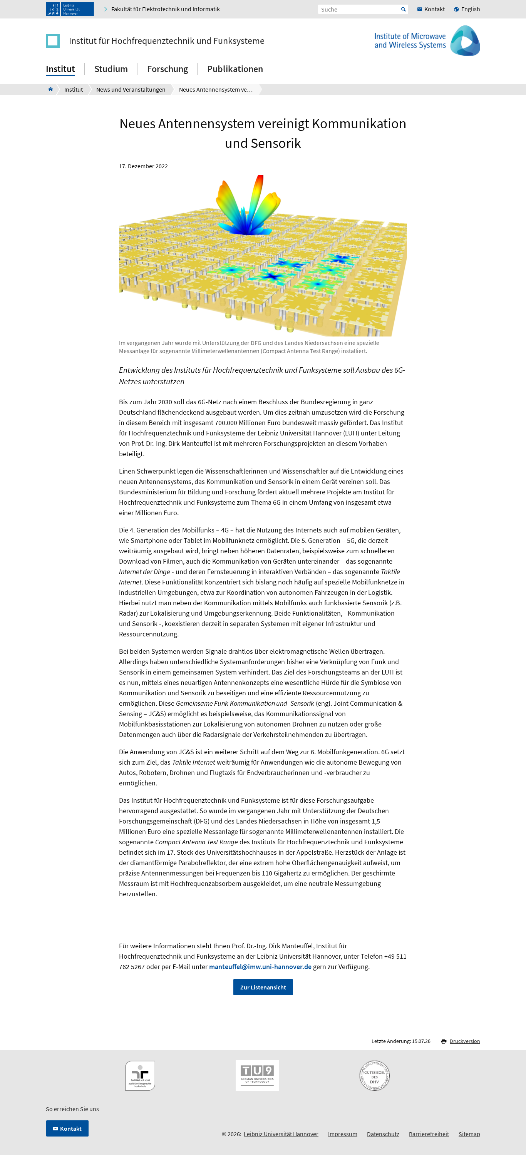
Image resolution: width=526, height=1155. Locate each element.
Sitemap (469, 1134)
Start (403, 9)
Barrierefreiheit (429, 1134)
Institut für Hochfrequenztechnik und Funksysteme (167, 40)
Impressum (342, 1134)
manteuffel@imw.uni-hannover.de (260, 966)
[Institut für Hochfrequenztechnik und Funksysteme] (48, 89)
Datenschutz (383, 1134)
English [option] (470, 9)
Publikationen (235, 69)
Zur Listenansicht (263, 987)
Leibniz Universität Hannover (281, 1134)
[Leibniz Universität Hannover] (70, 9)
